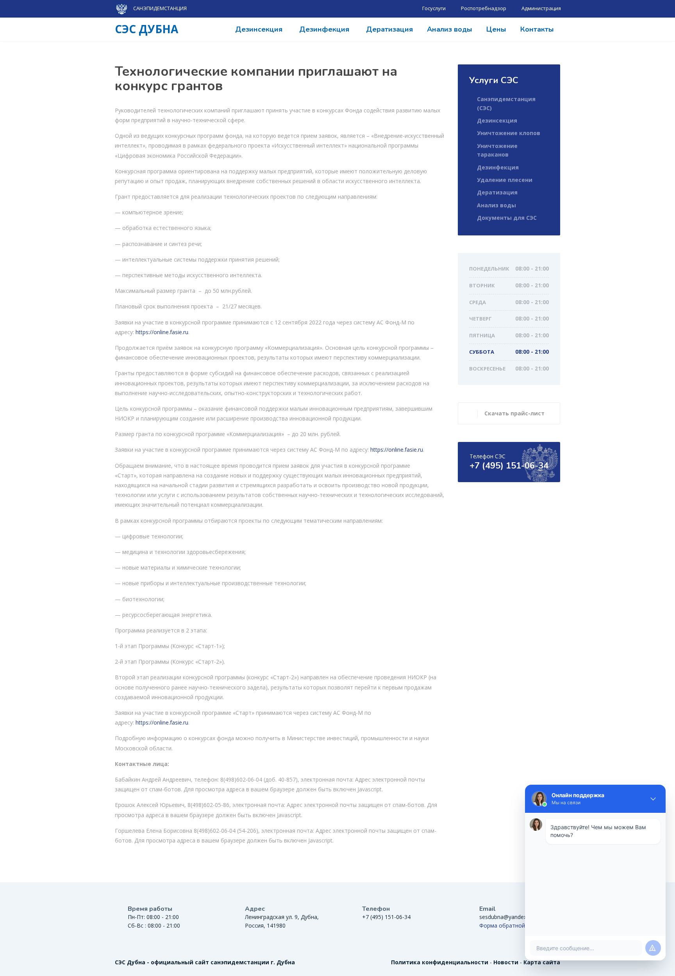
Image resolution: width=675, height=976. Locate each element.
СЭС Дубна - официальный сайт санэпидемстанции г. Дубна (205, 962)
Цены (496, 29)
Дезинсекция (258, 29)
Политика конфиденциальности (439, 962)
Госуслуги (434, 8)
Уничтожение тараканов (497, 150)
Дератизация (389, 29)
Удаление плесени (504, 179)
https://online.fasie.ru (162, 332)
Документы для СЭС (507, 217)
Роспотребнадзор (483, 8)
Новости (505, 962)
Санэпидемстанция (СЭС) (506, 103)
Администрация (541, 8)
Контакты (537, 29)
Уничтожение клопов (508, 133)
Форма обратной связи (510, 925)
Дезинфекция (324, 29)
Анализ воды (449, 29)
